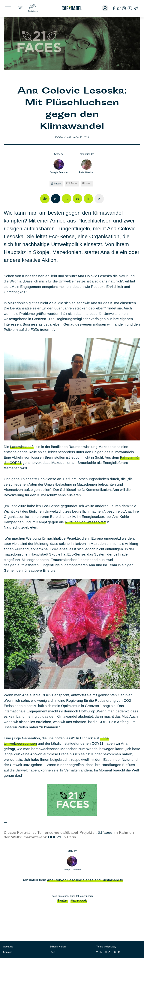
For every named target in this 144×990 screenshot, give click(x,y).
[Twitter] (119, 8)
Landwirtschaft (22, 447)
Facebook (78, 900)
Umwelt (87, 183)
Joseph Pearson (59, 172)
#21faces (104, 832)
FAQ (52, 952)
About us (8, 946)
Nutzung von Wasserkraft (85, 522)
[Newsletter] (136, 8)
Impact (58, 183)
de (20, 8)
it (67, 198)
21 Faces (72, 183)
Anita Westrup (86, 172)
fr (88, 198)
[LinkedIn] (119, 952)
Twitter (62, 900)
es (77, 198)
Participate (33, 11)
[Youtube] (130, 8)
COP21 (54, 837)
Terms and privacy (106, 946)
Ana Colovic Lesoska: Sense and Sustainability (85, 880)
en (56, 198)
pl (99, 198)
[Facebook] (114, 8)
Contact (7, 952)
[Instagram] (124, 8)
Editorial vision (58, 946)
